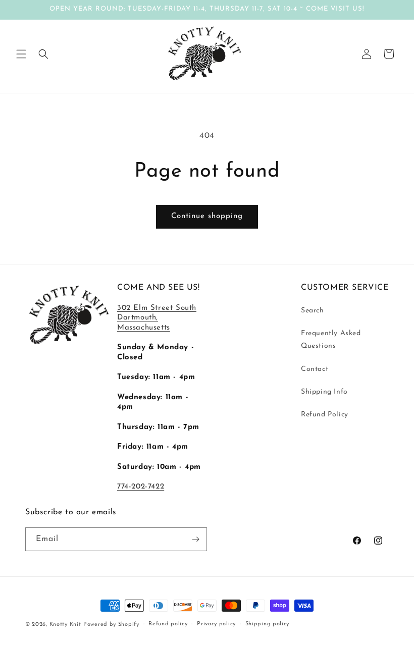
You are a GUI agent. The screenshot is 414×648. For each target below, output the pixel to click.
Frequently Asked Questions (331, 340)
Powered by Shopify (111, 624)
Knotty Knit (65, 624)
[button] (21, 54)
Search (312, 310)
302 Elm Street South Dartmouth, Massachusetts (156, 318)
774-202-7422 (140, 487)
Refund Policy (324, 414)
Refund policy (167, 624)
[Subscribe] (195, 539)
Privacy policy (216, 624)
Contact (314, 369)
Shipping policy (267, 624)
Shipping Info (324, 392)
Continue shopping (207, 216)
